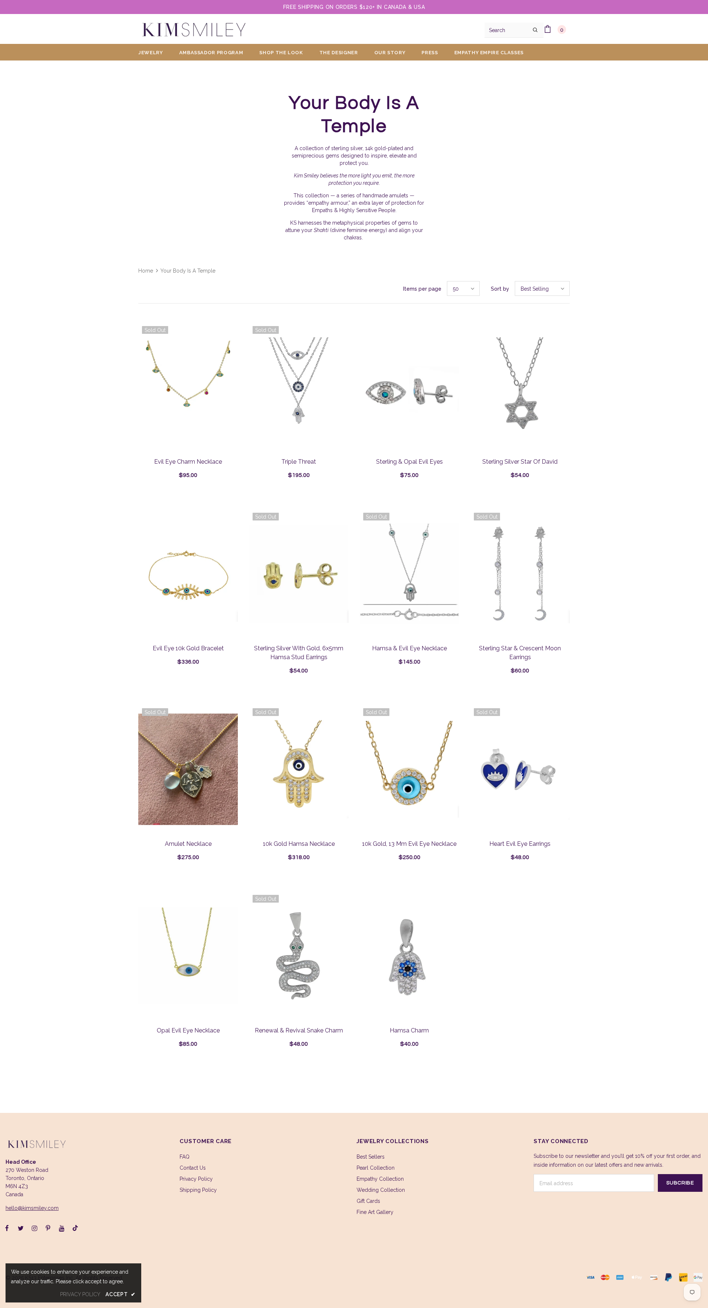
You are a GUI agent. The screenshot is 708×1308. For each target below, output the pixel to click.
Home (145, 271)
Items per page (422, 289)
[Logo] (193, 29)
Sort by (500, 289)
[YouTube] (61, 1228)
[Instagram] (34, 1228)
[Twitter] (20, 1228)
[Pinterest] (48, 1228)
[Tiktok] (75, 1228)
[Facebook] (7, 1228)
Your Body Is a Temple (187, 271)
